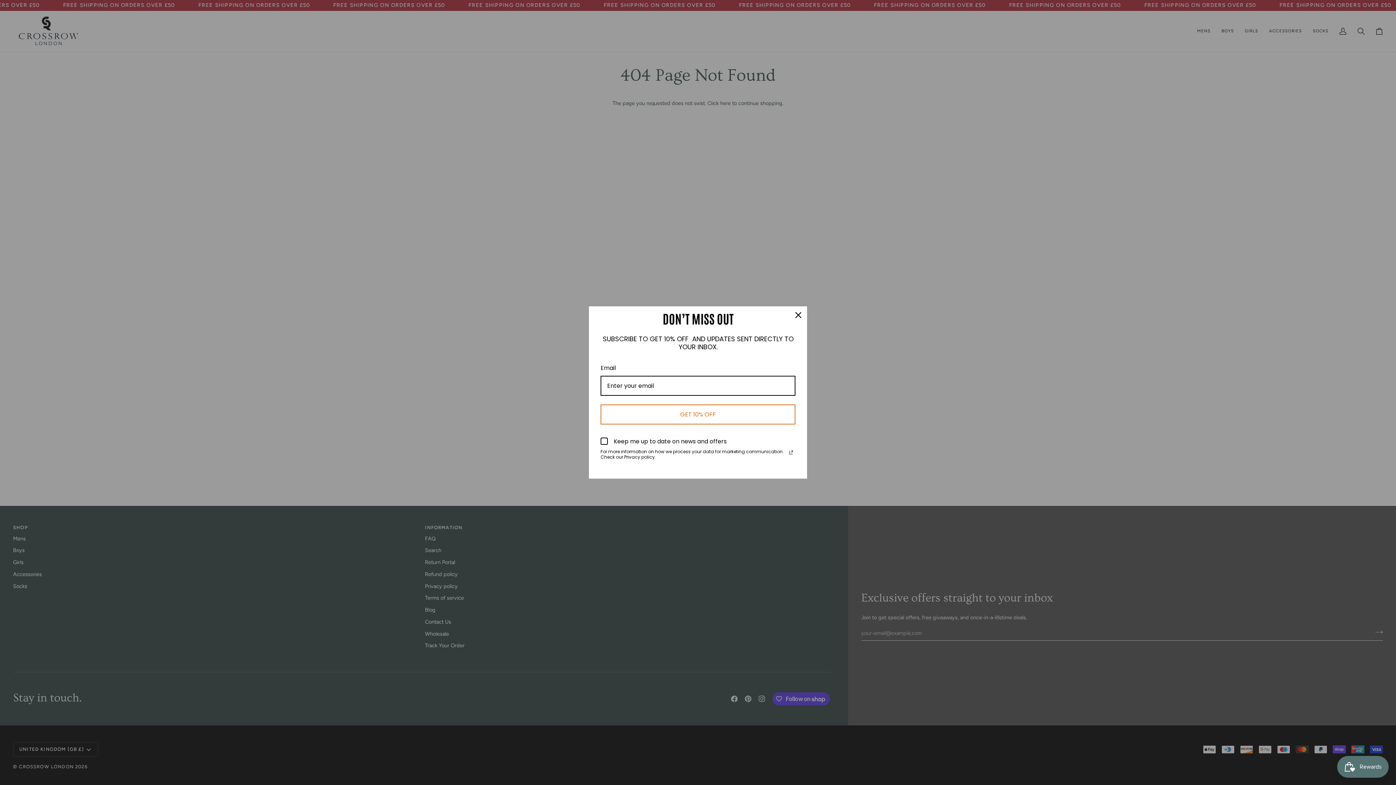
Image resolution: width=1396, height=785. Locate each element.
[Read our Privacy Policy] (791, 452)
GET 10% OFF (698, 414)
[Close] (798, 315)
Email (608, 368)
